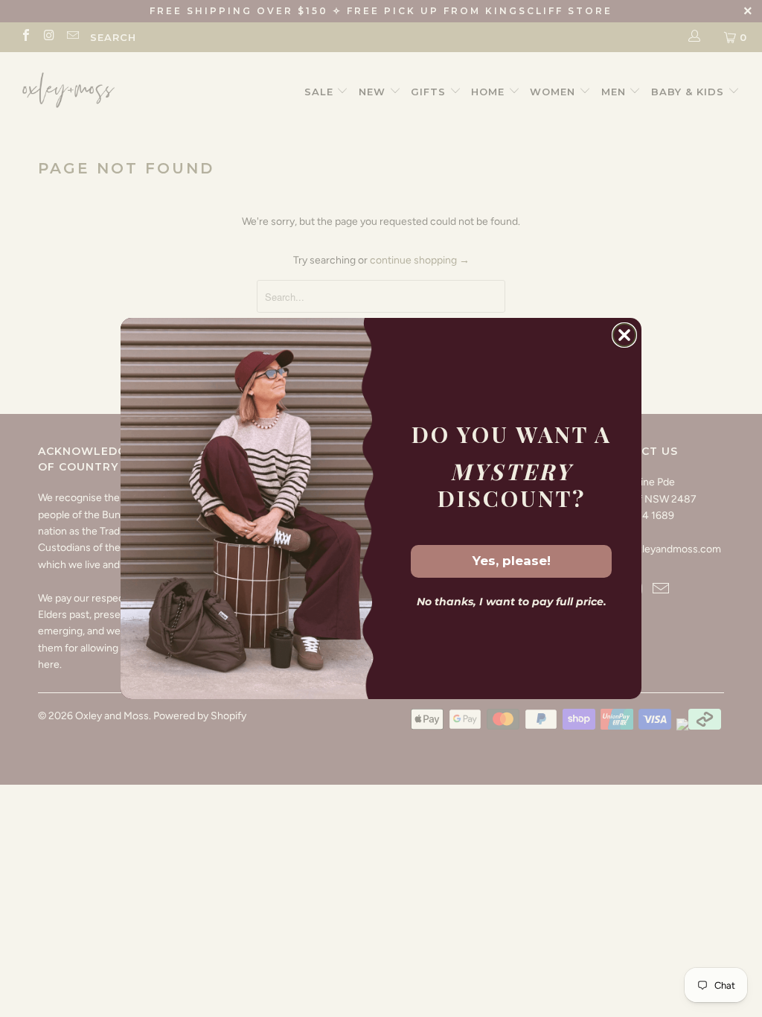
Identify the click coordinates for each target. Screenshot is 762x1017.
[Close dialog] (624, 335)
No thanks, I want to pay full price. (511, 601)
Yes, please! (512, 560)
